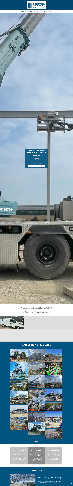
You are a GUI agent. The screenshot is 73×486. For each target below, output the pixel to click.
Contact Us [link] (49, 11)
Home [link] (22, 11)
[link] (36, 5)
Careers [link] (43, 11)
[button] (36, 441)
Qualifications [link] (37, 11)
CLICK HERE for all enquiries (36, 165)
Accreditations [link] (28, 11)
